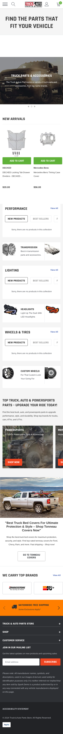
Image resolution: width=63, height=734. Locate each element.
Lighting (12, 270)
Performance (16, 208)
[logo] (32, 4)
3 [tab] (34, 106)
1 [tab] (28, 106)
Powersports (14, 430)
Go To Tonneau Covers (31, 556)
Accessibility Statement (16, 709)
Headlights (27, 309)
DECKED (7, 168)
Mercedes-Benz (41, 168)
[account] (47, 4)
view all (54, 208)
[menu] (5, 4)
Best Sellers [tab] (41, 219)
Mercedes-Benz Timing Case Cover (47, 174)
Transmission (29, 247)
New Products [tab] (16, 219)
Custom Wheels (30, 371)
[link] (17, 142)
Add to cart (17, 161)
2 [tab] (31, 106)
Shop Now (13, 462)
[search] (13, 4)
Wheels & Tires (17, 332)
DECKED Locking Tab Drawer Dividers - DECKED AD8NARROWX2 (16, 174)
